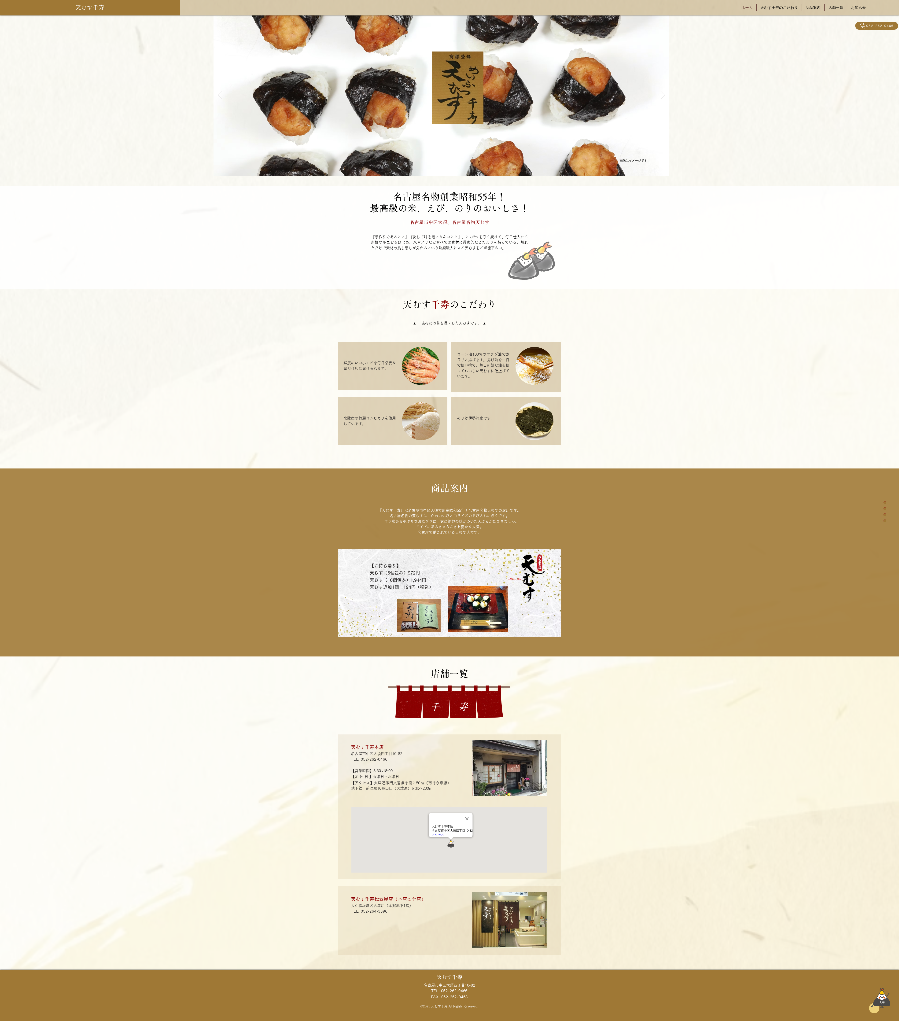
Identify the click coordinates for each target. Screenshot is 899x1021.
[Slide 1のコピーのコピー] (444, 168)
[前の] (220, 95)
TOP (881, 1002)
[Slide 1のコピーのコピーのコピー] (450, 168)
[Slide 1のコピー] (438, 168)
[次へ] (663, 95)
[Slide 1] (433, 168)
